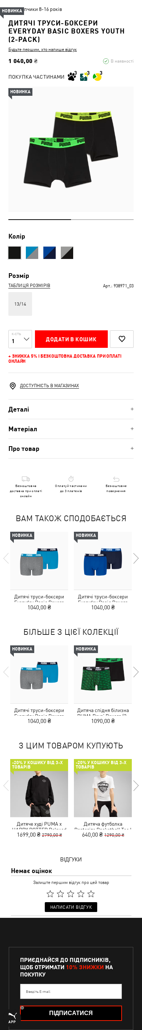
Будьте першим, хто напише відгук (42, 49)
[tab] (71, 409)
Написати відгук (71, 907)
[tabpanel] (71, 149)
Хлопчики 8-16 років (39, 9)
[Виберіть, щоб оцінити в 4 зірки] (81, 894)
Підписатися (71, 1013)
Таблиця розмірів (29, 285)
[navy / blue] (49, 253)
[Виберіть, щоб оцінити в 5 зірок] (91, 894)
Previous (6, 558)
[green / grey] (67, 253)
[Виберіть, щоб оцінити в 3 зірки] (70, 894)
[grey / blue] (32, 253)
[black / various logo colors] (14, 253)
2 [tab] (102, 219)
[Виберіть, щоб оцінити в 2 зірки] (60, 894)
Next (135, 558)
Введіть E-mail (38, 991)
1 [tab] (39, 219)
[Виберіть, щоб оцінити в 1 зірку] (50, 894)
